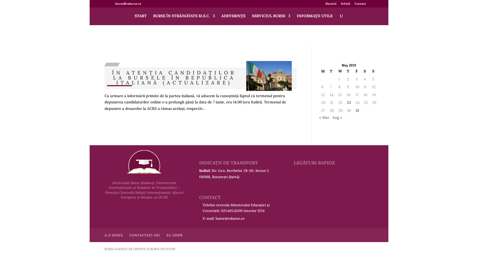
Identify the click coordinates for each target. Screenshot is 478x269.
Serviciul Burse (268, 16)
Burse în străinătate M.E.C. (181, 16)
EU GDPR (174, 235)
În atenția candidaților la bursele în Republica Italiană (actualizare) (174, 77)
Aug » (337, 117)
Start (141, 16)
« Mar (324, 117)
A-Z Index (114, 235)
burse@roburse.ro (230, 218)
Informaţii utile (315, 16)
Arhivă (345, 4)
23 (349, 102)
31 (357, 110)
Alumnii (330, 4)
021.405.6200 (232, 210)
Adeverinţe (233, 16)
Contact (360, 4)
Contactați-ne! (144, 235)
